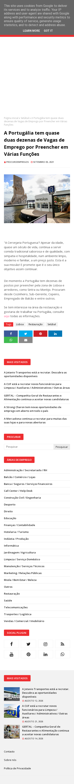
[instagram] (45, 644)
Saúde (8, 600)
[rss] (62, 644)
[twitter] (28, 644)
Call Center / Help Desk (18, 490)
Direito (8, 511)
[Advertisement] (37, 79)
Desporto (9, 504)
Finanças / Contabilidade (19, 525)
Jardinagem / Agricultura (20, 552)
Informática (11, 545)
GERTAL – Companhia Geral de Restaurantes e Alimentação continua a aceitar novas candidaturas (36, 397)
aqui (6, 316)
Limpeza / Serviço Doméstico (22, 559)
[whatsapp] (62, 654)
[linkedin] (45, 654)
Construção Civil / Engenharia (22, 497)
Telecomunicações (16, 607)
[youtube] (11, 654)
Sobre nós (10, 760)
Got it (48, 30)
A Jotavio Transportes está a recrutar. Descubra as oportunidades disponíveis (35, 374)
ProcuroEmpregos (17, 161)
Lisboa (20, 324)
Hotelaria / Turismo (16, 532)
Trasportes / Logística (17, 614)
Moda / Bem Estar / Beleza (20, 580)
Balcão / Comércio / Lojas (19, 477)
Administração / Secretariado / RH (25, 470)
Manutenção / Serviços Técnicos (24, 566)
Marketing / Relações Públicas (23, 573)
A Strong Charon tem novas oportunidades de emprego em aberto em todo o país (32, 409)
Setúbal (25, 118)
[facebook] (11, 644)
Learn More (31, 30)
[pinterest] (28, 654)
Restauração (36, 324)
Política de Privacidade (17, 768)
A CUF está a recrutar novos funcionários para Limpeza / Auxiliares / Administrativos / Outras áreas (37, 386)
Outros (8, 586)
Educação (10, 518)
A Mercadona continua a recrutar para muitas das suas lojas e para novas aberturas (35, 420)
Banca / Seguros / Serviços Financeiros (28, 484)
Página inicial (11, 118)
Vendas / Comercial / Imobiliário (24, 621)
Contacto (9, 751)
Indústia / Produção (16, 538)
